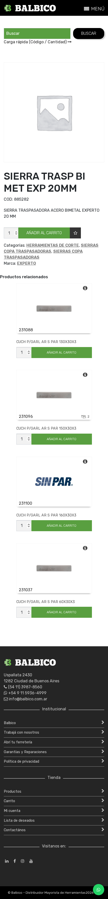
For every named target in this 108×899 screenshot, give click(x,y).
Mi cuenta (12, 811)
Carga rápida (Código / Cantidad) (36, 42)
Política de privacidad (21, 761)
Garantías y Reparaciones (25, 752)
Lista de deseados (19, 820)
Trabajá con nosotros (21, 732)
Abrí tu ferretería (18, 742)
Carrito (9, 801)
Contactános (15, 830)
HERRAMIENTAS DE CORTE (52, 245)
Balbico (10, 723)
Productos (12, 791)
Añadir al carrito (44, 232)
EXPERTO (26, 263)
